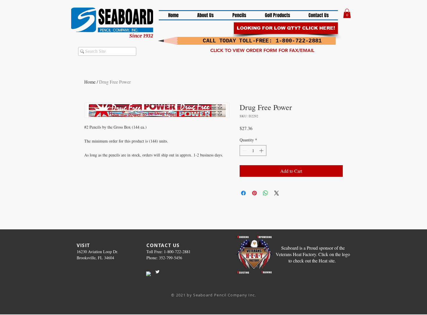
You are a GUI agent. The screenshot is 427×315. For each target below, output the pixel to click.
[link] (347, 13)
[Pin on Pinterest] (254, 193)
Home (90, 82)
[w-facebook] (148, 273)
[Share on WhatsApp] (265, 193)
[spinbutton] (253, 150)
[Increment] (261, 150)
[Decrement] (244, 150)
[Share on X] (276, 193)
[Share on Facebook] (243, 193)
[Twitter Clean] (157, 271)
